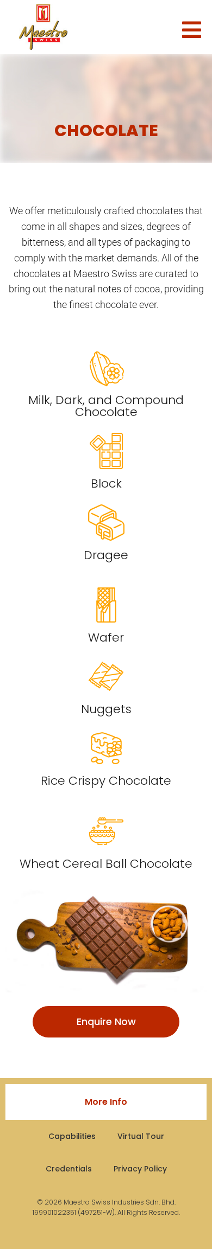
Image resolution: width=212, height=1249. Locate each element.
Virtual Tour (140, 1136)
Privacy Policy (140, 1168)
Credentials (69, 1168)
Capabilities (72, 1136)
